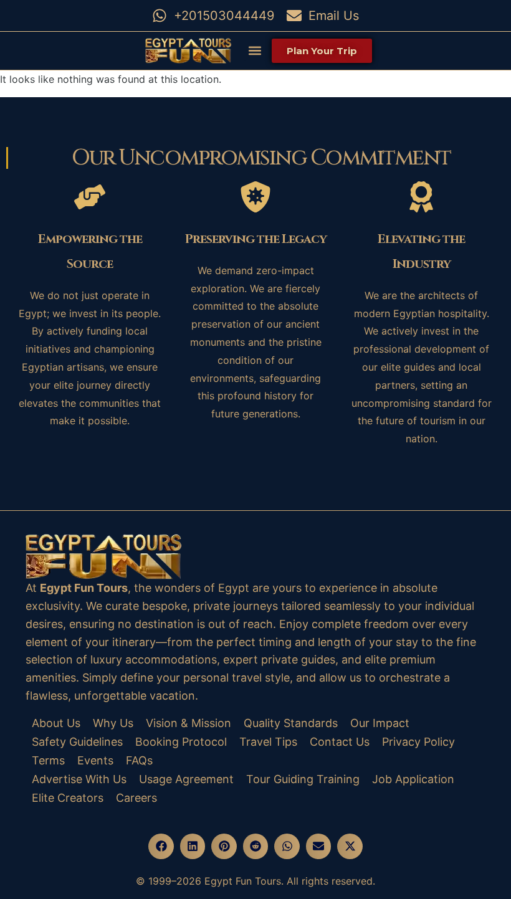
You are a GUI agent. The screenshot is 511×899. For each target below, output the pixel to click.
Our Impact (379, 723)
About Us (56, 723)
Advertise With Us (79, 779)
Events (95, 760)
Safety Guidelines (77, 741)
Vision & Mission (188, 723)
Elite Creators (67, 797)
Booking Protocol (181, 741)
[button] (254, 50)
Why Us (113, 723)
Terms (48, 760)
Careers (136, 797)
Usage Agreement (186, 779)
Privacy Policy (418, 741)
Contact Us (340, 741)
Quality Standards (291, 723)
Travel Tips (268, 741)
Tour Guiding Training (303, 779)
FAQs (139, 760)
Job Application (413, 779)
